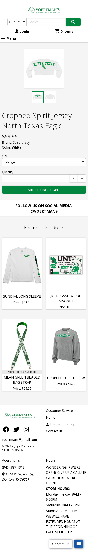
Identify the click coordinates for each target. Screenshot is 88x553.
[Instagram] (26, 429)
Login (24, 31)
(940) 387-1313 (13, 467)
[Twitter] (17, 429)
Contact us (54, 431)
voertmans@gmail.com (19, 439)
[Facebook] (7, 429)
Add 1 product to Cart (43, 190)
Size (4, 156)
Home (50, 417)
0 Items (67, 31)
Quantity (7, 172)
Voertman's (11, 460)
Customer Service (59, 410)
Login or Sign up (62, 424)
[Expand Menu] (3, 38)
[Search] (73, 22)
